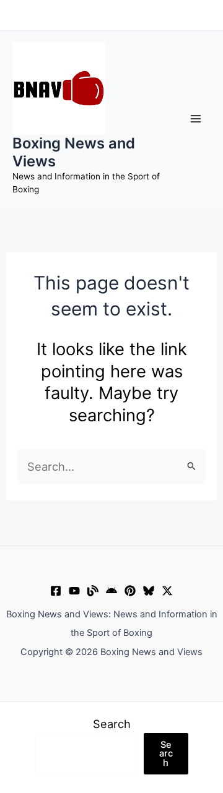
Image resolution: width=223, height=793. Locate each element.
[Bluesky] (148, 590)
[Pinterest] (130, 590)
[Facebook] (55, 590)
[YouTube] (74, 590)
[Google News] (111, 590)
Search (112, 724)
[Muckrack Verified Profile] (92, 590)
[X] (167, 590)
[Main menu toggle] (196, 119)
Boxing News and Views (73, 151)
